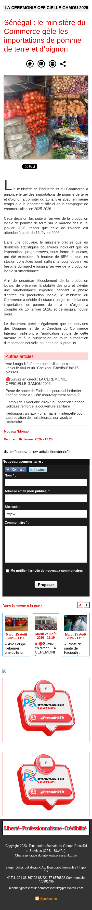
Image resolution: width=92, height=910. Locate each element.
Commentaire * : (17, 522)
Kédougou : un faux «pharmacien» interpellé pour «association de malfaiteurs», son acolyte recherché (45, 417)
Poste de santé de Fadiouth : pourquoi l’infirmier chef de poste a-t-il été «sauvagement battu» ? (43, 393)
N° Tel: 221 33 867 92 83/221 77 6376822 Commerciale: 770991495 (46, 879)
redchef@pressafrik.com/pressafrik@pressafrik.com (46, 888)
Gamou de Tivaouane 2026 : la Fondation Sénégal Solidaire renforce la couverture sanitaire (45, 404)
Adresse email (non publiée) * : (28, 491)
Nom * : (10, 475)
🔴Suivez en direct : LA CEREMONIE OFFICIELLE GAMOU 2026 (36, 381)
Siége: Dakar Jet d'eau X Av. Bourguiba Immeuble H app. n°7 (46, 869)
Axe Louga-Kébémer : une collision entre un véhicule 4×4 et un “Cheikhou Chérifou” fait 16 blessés (42, 368)
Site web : (12, 507)
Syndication (48, 899)
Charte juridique (26, 855)
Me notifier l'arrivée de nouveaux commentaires (47, 570)
